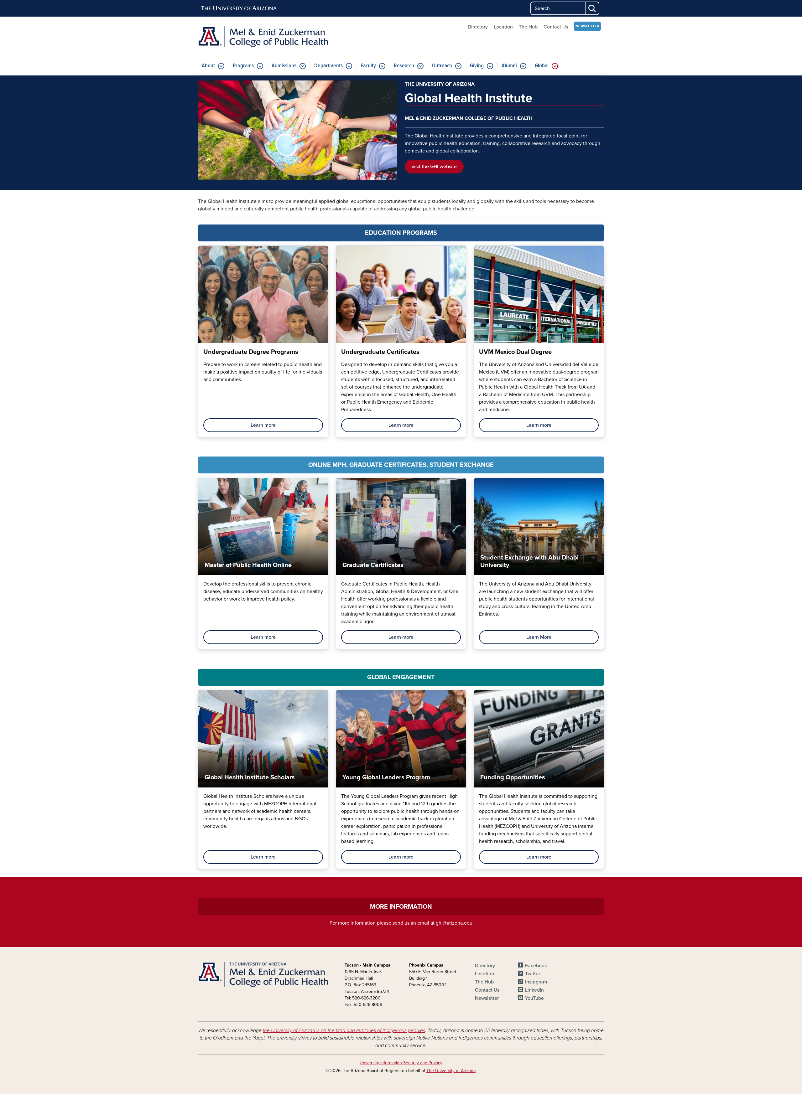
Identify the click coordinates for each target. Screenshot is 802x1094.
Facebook (536, 965)
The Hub (528, 27)
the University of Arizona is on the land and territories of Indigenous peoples (344, 1030)
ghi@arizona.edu (454, 923)
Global (542, 66)
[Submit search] (592, 8)
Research (404, 66)
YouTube (534, 998)
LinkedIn (534, 990)
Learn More (538, 637)
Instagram (536, 982)
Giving (477, 66)
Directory (478, 27)
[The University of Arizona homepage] (239, 8)
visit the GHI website (434, 166)
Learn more (263, 425)
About (208, 66)
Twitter (532, 974)
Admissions (284, 66)
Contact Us (556, 27)
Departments (328, 66)
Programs (243, 66)
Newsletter (587, 26)
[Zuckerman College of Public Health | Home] (263, 36)
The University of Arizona (451, 1070)
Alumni (509, 66)
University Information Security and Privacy (401, 1063)
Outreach (442, 66)
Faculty (368, 66)
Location (503, 27)
